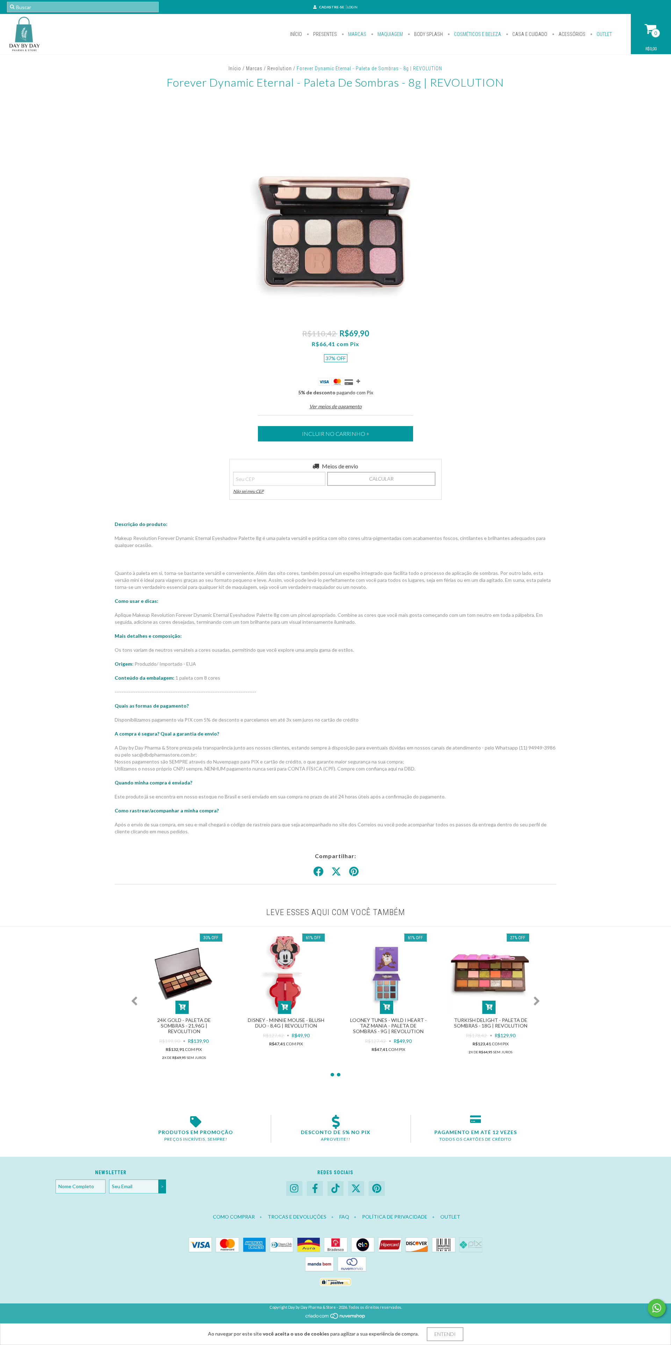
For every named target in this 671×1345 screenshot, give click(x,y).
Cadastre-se (331, 7)
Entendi (445, 1334)
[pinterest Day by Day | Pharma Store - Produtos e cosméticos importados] (377, 1188)
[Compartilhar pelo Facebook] (318, 872)
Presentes (324, 34)
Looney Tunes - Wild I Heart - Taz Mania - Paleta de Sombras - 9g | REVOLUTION (388, 1025)
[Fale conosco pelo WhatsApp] (657, 1308)
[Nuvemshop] (335, 1318)
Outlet (604, 34)
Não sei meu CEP (248, 491)
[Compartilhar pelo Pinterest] (354, 872)
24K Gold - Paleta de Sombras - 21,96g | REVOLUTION (184, 1025)
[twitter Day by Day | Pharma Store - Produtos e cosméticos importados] (356, 1188)
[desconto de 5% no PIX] (335, 1122)
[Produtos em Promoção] (195, 1122)
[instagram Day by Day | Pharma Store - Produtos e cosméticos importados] (294, 1188)
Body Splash (428, 34)
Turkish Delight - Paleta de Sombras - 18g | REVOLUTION (490, 1023)
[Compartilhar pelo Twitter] (336, 872)
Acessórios (571, 34)
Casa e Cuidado (529, 34)
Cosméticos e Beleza (477, 34)
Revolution (279, 68)
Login (352, 7)
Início (296, 34)
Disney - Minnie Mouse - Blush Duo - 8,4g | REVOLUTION (286, 1023)
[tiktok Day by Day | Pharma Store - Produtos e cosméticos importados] (335, 1188)
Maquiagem (389, 34)
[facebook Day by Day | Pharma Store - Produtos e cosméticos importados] (315, 1188)
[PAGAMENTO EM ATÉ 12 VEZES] (475, 1122)
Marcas (356, 34)
